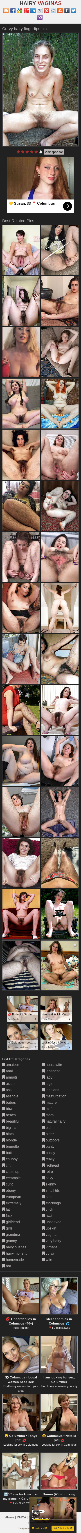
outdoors (52, 1140)
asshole (11, 1096)
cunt (9, 1184)
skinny (50, 1184)
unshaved (53, 1222)
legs (48, 1084)
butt (8, 1153)
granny (11, 1241)
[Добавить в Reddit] (53, 10)
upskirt (50, 1228)
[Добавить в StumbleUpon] (60, 10)
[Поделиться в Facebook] (13, 10)
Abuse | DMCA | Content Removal (29, 1517)
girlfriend (12, 1222)
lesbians (52, 1090)
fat (7, 1209)
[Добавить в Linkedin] (33, 10)
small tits (52, 1190)
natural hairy (55, 1121)
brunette (12, 1146)
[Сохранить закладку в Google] (19, 10)
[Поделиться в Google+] (26, 10)
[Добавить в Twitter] (73, 10)
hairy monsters (17, 1253)
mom (49, 1115)
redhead (52, 1165)
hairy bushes (15, 1247)
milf (48, 1109)
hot (8, 1266)
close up (12, 1172)
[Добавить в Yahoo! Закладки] (40, 17)
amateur (12, 1065)
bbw (9, 1109)
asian (10, 1084)
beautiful (12, 1121)
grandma (12, 1234)
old (48, 1128)
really (49, 1159)
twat (48, 1216)
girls (9, 1228)
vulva (49, 1253)
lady (48, 1077)
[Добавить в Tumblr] (67, 10)
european (13, 1197)
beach (10, 1115)
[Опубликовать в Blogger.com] (6, 10)
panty (49, 1146)
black (9, 1134)
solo (48, 1197)
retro (49, 1172)
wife (48, 1260)
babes (10, 1102)
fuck (8, 1216)
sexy (49, 1178)
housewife (53, 1065)
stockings (53, 1203)
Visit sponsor (54, 152)
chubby (11, 1159)
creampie (13, 1178)
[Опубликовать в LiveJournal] (40, 10)
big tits (10, 1128)
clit (7, 1165)
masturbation (55, 1096)
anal (9, 1071)
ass (8, 1090)
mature (51, 1102)
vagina (50, 1234)
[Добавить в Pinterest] (46, 10)
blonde (11, 1140)
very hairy (53, 1241)
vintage (51, 1247)
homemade (14, 1260)
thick (49, 1209)
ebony (10, 1190)
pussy (50, 1153)
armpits (11, 1077)
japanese (53, 1071)
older (49, 1134)
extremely (13, 1203)
